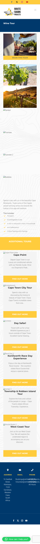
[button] (16, 539)
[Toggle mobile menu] (35, 10)
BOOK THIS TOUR (20, 58)
